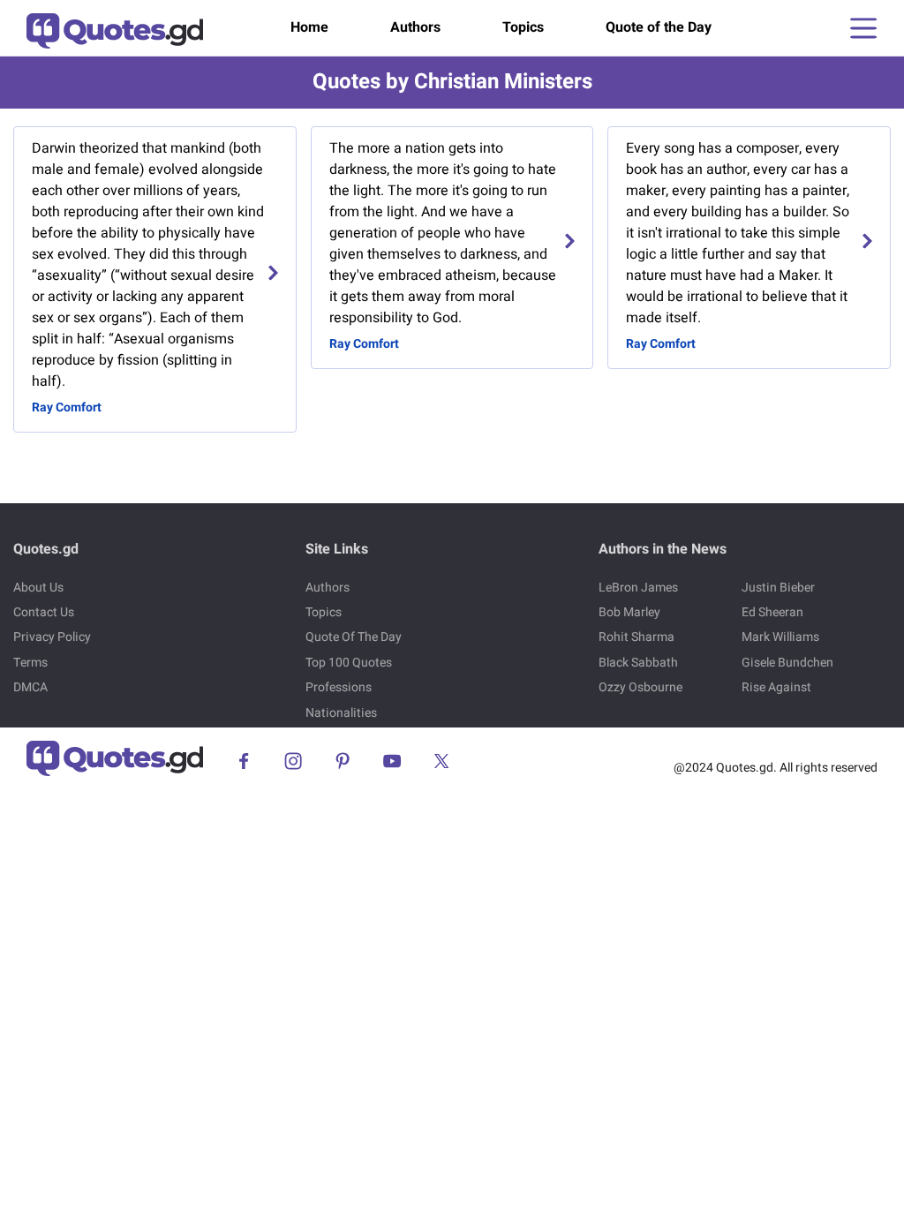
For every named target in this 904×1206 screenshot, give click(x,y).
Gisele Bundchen (787, 662)
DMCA (30, 687)
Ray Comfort (67, 407)
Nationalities (341, 713)
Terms (30, 662)
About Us (38, 587)
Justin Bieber (778, 587)
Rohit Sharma (636, 637)
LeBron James (638, 587)
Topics (523, 27)
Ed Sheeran (772, 612)
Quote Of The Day (353, 637)
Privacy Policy (52, 637)
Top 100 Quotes (348, 662)
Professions (338, 687)
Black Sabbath (638, 662)
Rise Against (776, 687)
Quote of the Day (659, 27)
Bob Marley (629, 612)
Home (309, 27)
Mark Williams (780, 637)
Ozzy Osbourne (640, 687)
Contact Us (43, 612)
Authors (415, 27)
